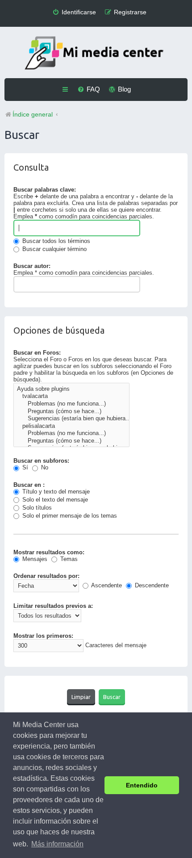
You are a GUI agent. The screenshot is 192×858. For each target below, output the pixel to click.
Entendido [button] (142, 785)
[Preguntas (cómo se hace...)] (71, 411)
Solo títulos (36, 507)
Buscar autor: (31, 266)
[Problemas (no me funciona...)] (71, 404)
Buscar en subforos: (41, 460)
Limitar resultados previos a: (53, 606)
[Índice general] (96, 53)
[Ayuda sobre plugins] (71, 389)
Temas (68, 559)
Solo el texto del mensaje (54, 499)
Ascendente (106, 585)
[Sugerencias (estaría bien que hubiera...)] (71, 419)
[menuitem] (74, 12)
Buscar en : (29, 484)
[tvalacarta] (71, 396)
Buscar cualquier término (54, 249)
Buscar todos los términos (55, 241)
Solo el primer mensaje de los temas (69, 515)
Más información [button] (57, 844)
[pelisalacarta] (71, 426)
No (43, 467)
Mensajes (34, 559)
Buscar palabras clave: (44, 189)
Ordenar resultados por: (46, 576)
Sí (24, 467)
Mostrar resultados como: (48, 552)
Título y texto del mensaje (55, 491)
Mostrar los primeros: (43, 635)
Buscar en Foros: (37, 352)
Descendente (151, 585)
